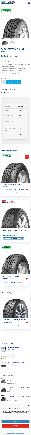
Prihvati (15, 421)
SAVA (13, 193)
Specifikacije (6, 98)
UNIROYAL (14, 238)
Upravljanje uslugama (15, 417)
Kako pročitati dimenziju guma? (16, 362)
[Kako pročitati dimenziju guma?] (3, 364)
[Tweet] (3, 92)
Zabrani (15, 426)
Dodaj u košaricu (13, 82)
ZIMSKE (19, 193)
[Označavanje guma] (3, 357)
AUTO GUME (11, 89)
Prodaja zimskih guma (13, 347)
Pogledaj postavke (15, 430)
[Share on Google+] (5, 92)
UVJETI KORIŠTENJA (20, 433)
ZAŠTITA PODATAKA (11, 433)
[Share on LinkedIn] (8, 92)
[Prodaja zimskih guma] (3, 349)
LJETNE (22, 238)
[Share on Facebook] (1, 92)
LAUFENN (14, 326)
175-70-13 (7, 193)
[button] (28, 406)
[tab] (15, 99)
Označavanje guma (12, 355)
